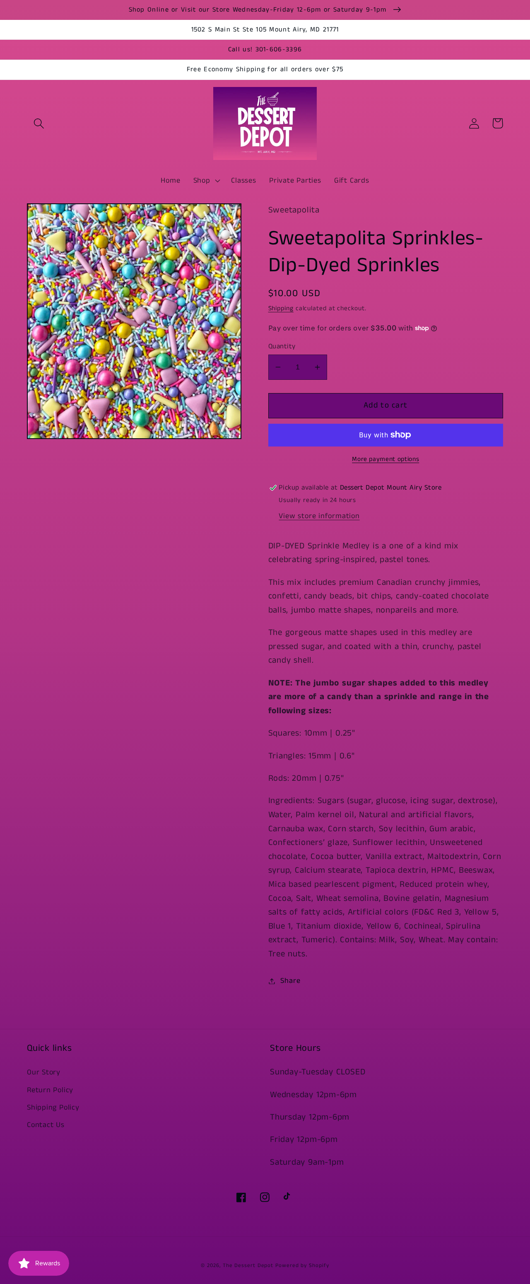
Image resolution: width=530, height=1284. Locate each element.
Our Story (43, 1072)
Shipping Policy (53, 1107)
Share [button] (290, 980)
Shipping (281, 308)
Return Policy (50, 1090)
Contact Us (46, 1125)
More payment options (385, 459)
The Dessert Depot (248, 1266)
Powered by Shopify (302, 1266)
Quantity (282, 346)
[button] (39, 123)
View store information (319, 516)
